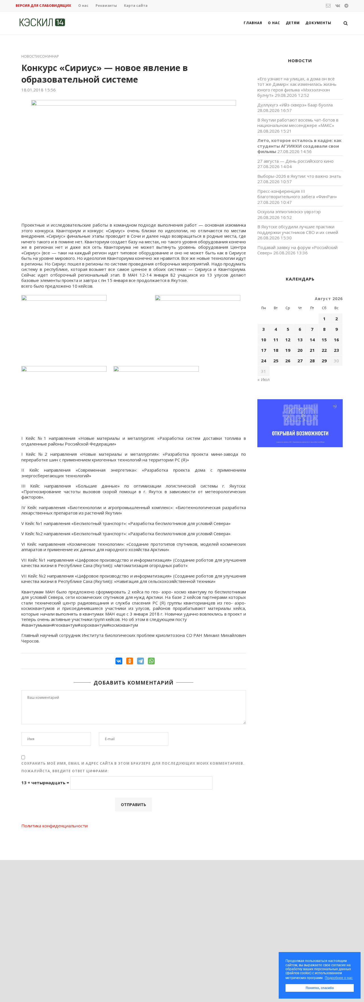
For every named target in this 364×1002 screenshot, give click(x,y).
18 (275, 350)
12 (287, 339)
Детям (293, 22)
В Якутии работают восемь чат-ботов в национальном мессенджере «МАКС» (297, 122)
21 (312, 350)
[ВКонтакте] (118, 661)
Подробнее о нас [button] (339, 978)
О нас (83, 5)
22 (324, 350)
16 (336, 339)
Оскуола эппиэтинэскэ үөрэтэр (289, 211)
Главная (253, 22)
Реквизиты (106, 5)
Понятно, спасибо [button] (320, 988)
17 (263, 350)
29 (324, 360)
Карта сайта (136, 5)
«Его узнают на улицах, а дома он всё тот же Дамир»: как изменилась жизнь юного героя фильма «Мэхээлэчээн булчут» (296, 87)
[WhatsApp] (151, 661)
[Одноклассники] (129, 661)
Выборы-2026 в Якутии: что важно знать (299, 176)
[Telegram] (140, 661)
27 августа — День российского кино (295, 161)
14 (312, 339)
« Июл (263, 379)
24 (263, 360)
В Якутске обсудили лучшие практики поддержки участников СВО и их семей (297, 229)
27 (300, 360)
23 (336, 350)
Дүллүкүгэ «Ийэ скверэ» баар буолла (295, 105)
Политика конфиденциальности (54, 826)
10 (263, 339)
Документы (318, 22)
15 (324, 339)
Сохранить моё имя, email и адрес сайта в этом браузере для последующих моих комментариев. (133, 763)
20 (300, 350)
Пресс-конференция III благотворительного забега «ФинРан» (297, 194)
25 (275, 360)
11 (275, 339)
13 (300, 339)
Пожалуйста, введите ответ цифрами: (65, 771)
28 (312, 360)
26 (287, 360)
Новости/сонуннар (40, 56)
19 (287, 350)
